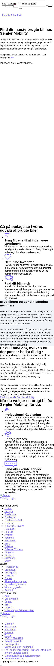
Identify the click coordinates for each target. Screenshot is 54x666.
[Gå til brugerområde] (16, 5)
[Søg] (20, 8)
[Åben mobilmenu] (50, 5)
